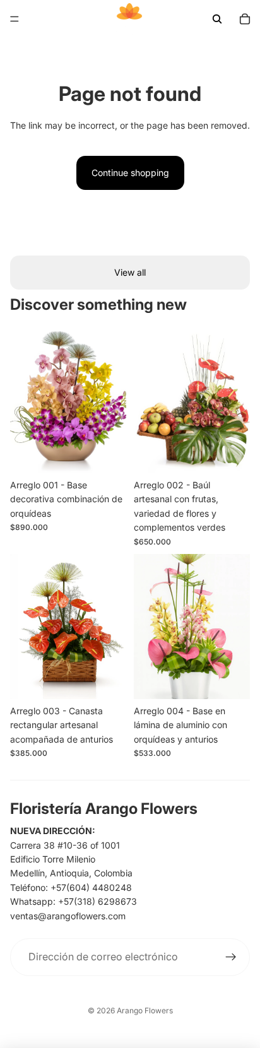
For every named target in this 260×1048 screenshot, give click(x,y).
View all (130, 272)
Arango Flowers (145, 1010)
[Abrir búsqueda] (217, 19)
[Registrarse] (231, 957)
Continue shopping (130, 172)
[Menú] (14, 18)
